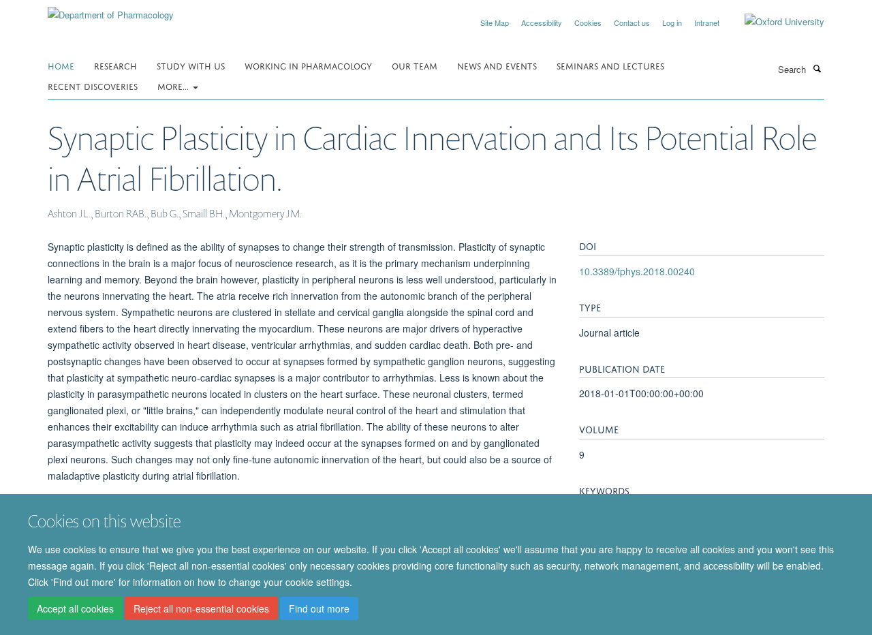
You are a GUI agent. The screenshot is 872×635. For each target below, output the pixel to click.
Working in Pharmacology (308, 65)
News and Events (497, 65)
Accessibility (541, 22)
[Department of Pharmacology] (111, 9)
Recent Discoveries (93, 85)
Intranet (706, 22)
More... (174, 85)
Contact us (632, 22)
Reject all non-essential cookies (201, 608)
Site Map (494, 22)
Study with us (191, 65)
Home (61, 65)
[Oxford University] (774, 22)
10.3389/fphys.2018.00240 (637, 271)
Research (115, 65)
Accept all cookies (75, 608)
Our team (414, 65)
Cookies (588, 22)
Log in (672, 22)
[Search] (816, 68)
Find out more (319, 608)
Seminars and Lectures (610, 65)
